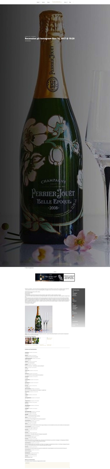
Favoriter (43, 2)
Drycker (38, 2)
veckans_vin (27, 370)
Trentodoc (74, 308)
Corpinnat (74, 300)
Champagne (74, 293)
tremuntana (27, 391)
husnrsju (26, 385)
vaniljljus (26, 394)
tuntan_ (26, 367)
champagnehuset (28, 397)
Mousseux (74, 295)
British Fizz (74, 312)
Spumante (74, 305)
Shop (70, 2)
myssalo (26, 355)
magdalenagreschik (28, 358)
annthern (26, 402)
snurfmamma (27, 379)
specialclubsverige (28, 411)
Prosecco (74, 306)
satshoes (26, 361)
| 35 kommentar (33, 36)
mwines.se (27, 373)
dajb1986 (26, 414)
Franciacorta (74, 307)
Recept (48, 2)
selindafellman (27, 405)
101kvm (26, 417)
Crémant (74, 294)
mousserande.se (28, 420)
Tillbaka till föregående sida (29, 267)
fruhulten (26, 429)
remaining (26, 352)
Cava (73, 299)
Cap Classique (75, 321)
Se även (65, 2)
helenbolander (27, 452)
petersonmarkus (28, 388)
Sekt (73, 317)
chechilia (26, 455)
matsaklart (27, 376)
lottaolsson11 (27, 382)
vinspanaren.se (27, 400)
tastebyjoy (27, 408)
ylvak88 (26, 364)
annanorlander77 (28, 426)
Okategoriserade (28, 40)
